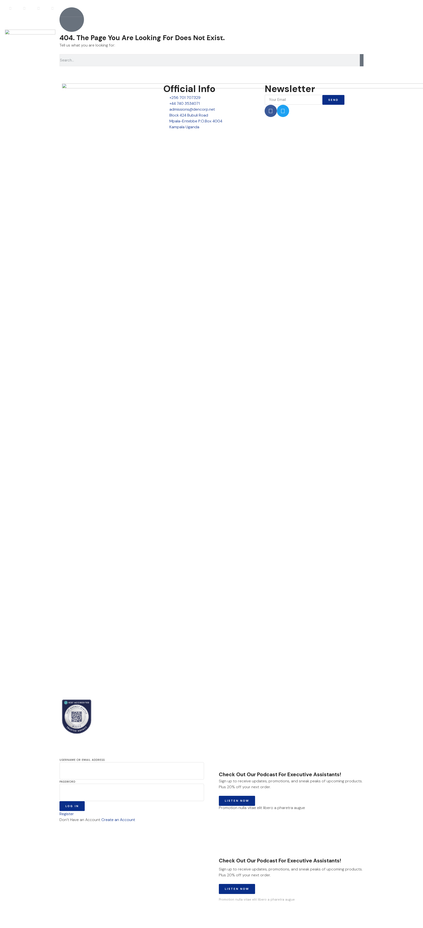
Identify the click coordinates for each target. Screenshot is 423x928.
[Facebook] (271, 111)
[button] (412, 8)
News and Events (296, 35)
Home (186, 35)
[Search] (362, 60)
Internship (249, 35)
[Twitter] (283, 111)
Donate (350, 35)
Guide (269, 35)
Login (394, 35)
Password (67, 781)
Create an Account (118, 819)
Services (226, 35)
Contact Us (328, 35)
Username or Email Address (82, 760)
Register (409, 35)
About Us (205, 35)
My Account (374, 35)
